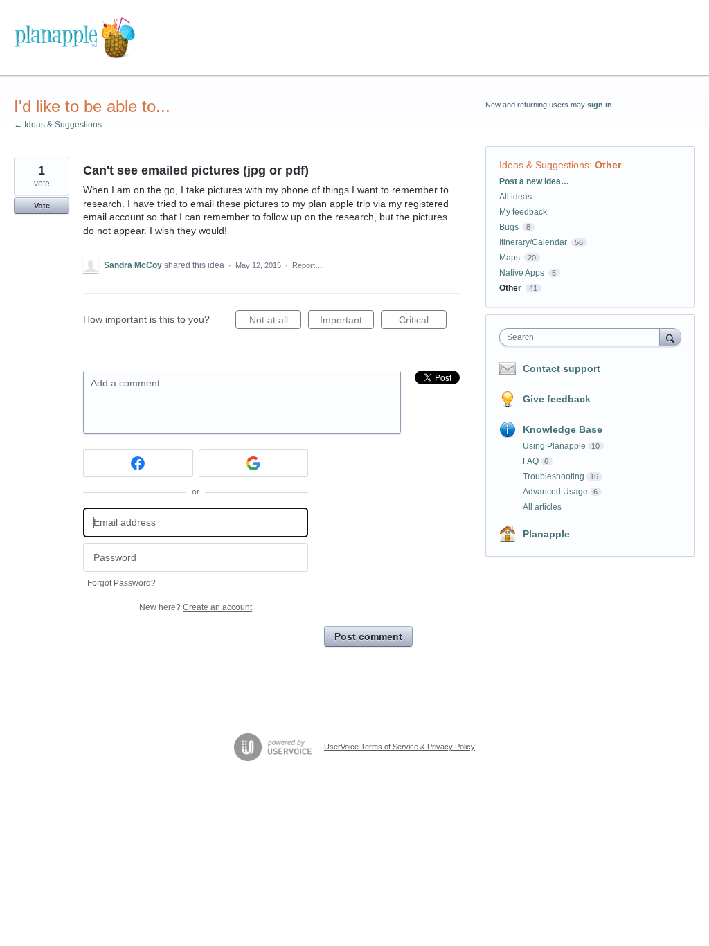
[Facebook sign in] (138, 463)
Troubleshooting (553, 476)
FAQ (531, 461)
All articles (542, 507)
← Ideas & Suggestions (58, 125)
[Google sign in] (254, 463)
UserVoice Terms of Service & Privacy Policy (399, 746)
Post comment (368, 636)
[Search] (670, 337)
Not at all (275, 321)
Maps (509, 257)
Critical (423, 321)
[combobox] (582, 337)
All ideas (515, 197)
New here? (195, 607)
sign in (599, 104)
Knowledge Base (562, 429)
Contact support (561, 368)
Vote (42, 206)
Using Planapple (554, 446)
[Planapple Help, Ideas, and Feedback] (74, 38)
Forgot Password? (121, 583)
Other (608, 164)
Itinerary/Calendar (533, 242)
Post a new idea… (534, 181)
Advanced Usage (555, 492)
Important (347, 321)
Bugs (509, 227)
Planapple (546, 533)
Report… (307, 265)
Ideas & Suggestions (544, 164)
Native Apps (521, 273)
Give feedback (557, 398)
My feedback (523, 212)
